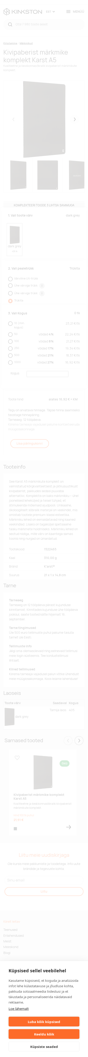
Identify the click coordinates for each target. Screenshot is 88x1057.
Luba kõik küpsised (44, 1021)
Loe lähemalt (19, 1008)
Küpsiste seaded (44, 1046)
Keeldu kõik (44, 1034)
